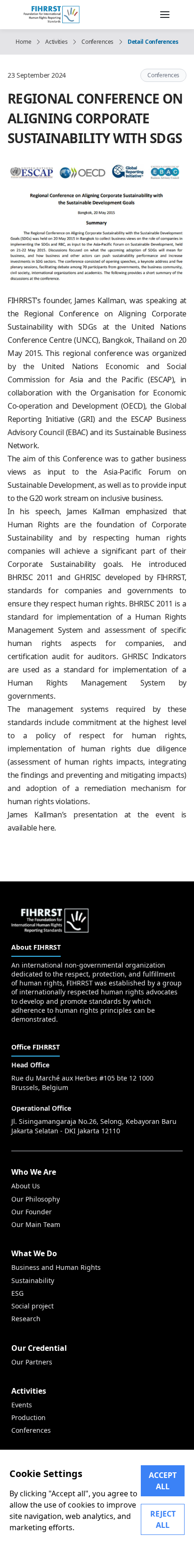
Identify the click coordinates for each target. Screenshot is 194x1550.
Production (28, 1417)
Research (25, 1318)
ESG (17, 1293)
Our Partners (31, 1361)
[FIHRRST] (52, 13)
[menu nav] (164, 14)
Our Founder (31, 1211)
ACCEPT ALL (163, 1481)
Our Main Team (35, 1224)
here (46, 828)
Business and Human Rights (56, 1267)
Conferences (97, 42)
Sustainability (32, 1280)
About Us (25, 1185)
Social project (32, 1305)
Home (23, 42)
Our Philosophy (35, 1199)
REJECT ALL (163, 1519)
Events (21, 1404)
